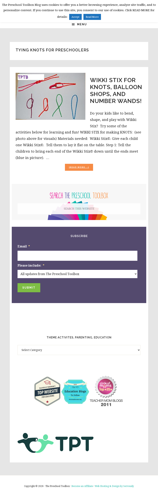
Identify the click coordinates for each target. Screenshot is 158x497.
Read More (92, 16)
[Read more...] (81, 168)
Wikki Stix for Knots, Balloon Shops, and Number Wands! (116, 90)
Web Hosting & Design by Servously (114, 486)
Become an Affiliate (82, 486)
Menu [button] (82, 24)
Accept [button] (75, 16)
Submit (28, 287)
